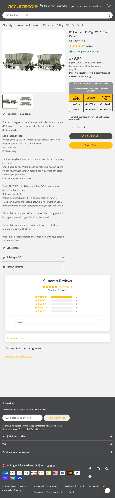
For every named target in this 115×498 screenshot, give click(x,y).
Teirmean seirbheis (55, 492)
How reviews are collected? (18, 356)
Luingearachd (75, 66)
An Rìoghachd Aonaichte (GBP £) (23, 465)
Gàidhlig (51, 465)
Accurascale (17, 486)
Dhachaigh (7, 25)
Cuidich (72, 492)
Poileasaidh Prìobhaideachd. (31, 429)
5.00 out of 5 (65, 286)
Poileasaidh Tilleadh (75, 486)
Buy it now (91, 145)
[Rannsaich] (108, 15)
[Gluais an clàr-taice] (4, 6)
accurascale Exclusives (28, 25)
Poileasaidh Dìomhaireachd (47, 486)
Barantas (38, 492)
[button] (76, 46)
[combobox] (57, 15)
